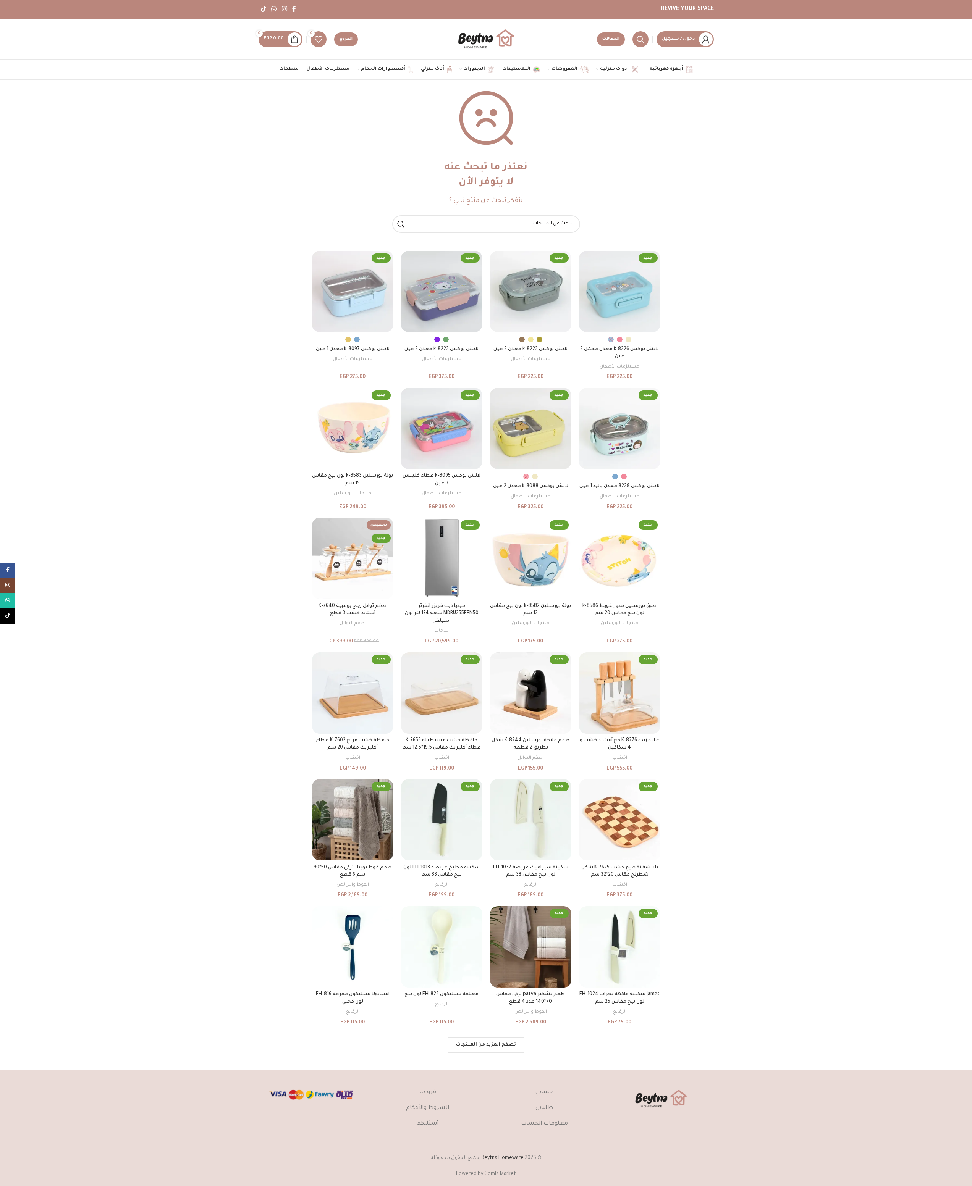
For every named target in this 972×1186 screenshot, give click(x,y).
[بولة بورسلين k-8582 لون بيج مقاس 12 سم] (530, 558)
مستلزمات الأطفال (619, 367)
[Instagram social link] (284, 9)
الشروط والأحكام (427, 1108)
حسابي (544, 1092)
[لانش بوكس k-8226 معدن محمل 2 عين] (619, 291)
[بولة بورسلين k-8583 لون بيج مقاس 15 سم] (352, 428)
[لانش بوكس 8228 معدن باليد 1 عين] (619, 428)
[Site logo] (486, 39)
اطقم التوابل (353, 623)
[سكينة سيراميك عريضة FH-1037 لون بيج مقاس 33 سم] (530, 819)
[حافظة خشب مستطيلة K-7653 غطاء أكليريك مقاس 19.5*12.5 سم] (441, 693)
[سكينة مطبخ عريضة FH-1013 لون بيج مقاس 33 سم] (441, 819)
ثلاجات (441, 631)
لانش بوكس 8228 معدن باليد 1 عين (619, 486)
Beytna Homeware (503, 1158)
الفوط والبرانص (352, 884)
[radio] (628, 339)
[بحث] (640, 39)
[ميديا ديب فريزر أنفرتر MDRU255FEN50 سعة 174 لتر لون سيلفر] (441, 558)
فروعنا (427, 1092)
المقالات (610, 39)
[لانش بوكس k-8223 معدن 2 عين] (530, 291)
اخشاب (619, 758)
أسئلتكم (427, 1124)
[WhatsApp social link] (274, 9)
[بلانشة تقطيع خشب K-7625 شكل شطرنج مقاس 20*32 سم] (619, 819)
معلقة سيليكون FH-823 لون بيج (441, 994)
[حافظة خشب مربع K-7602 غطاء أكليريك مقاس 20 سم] (352, 693)
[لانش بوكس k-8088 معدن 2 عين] (530, 428)
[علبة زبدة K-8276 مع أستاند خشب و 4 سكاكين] (619, 693)
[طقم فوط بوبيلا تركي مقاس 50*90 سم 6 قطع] (352, 819)
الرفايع (530, 884)
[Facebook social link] (294, 9)
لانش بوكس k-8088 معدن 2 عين (530, 486)
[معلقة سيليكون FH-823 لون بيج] (441, 947)
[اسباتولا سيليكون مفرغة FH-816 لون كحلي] (352, 947)
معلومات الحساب (544, 1124)
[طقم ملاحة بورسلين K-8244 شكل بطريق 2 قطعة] (530, 693)
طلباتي (544, 1108)
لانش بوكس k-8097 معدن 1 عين (353, 349)
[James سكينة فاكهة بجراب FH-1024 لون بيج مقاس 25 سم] (619, 947)
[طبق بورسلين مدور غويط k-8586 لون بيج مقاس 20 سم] (619, 558)
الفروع (346, 39)
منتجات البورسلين (352, 493)
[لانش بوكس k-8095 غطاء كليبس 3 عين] (441, 428)
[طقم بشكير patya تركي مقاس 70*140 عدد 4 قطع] (530, 947)
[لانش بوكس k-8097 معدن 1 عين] (352, 291)
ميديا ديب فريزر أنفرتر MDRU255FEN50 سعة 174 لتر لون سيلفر (442, 613)
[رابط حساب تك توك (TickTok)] (264, 9)
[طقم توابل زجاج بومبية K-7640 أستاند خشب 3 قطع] (352, 558)
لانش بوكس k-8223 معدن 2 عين (530, 349)
